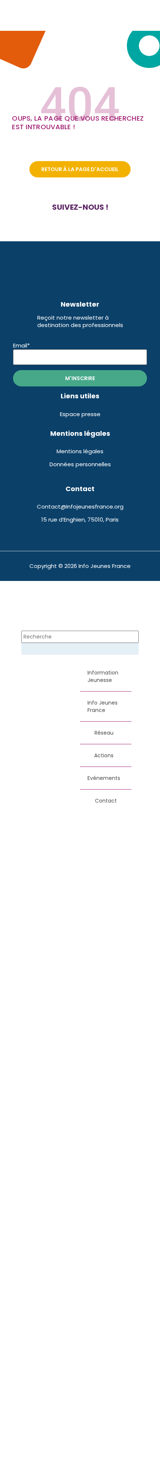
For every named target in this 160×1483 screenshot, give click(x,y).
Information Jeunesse (102, 676)
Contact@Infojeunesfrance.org (80, 506)
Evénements (103, 778)
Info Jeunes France (102, 706)
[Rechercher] (33, 650)
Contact (106, 800)
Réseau (104, 732)
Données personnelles (80, 464)
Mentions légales (80, 451)
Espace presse (80, 414)
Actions (103, 755)
